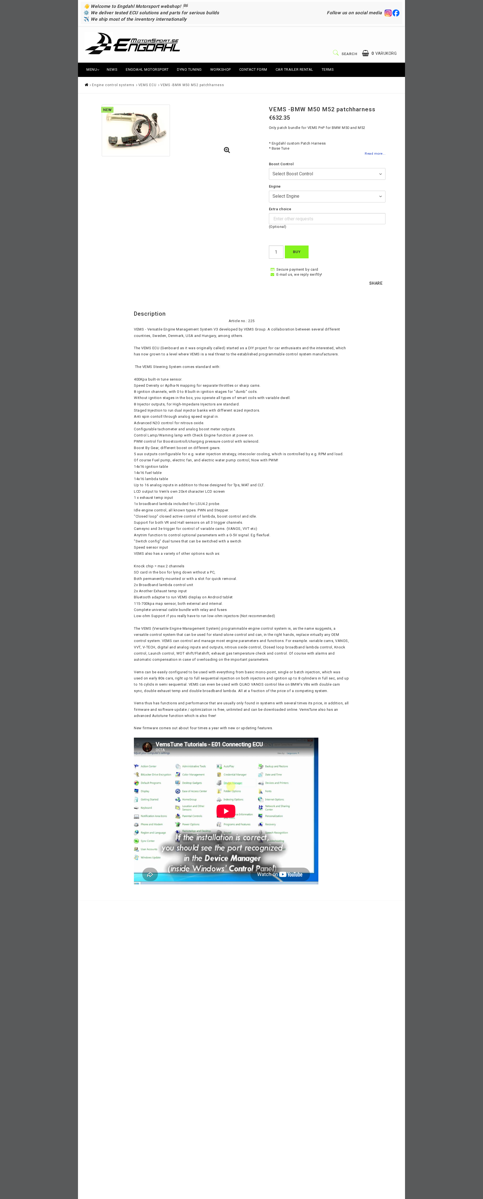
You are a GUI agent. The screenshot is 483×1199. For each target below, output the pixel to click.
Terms (328, 69)
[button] (379, 53)
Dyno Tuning (189, 69)
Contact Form (253, 69)
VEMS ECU (147, 85)
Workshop (220, 69)
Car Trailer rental (294, 69)
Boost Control (281, 164)
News (112, 69)
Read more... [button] (375, 153)
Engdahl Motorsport (147, 69)
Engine (275, 186)
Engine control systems (113, 85)
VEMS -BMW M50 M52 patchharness (192, 85)
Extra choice (280, 209)
